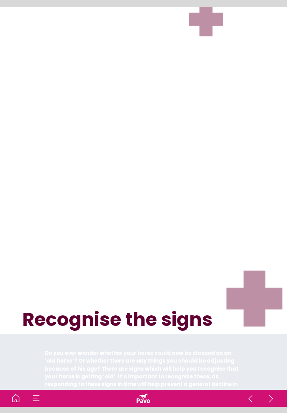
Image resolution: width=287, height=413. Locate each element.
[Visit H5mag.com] (143, 398)
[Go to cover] (15, 398)
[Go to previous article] (250, 398)
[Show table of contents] (36, 398)
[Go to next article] (271, 398)
